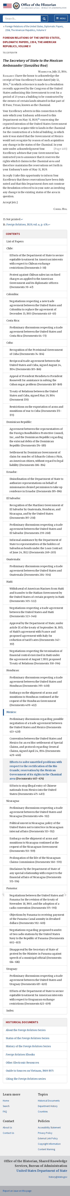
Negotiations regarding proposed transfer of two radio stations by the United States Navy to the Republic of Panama (37, 936)
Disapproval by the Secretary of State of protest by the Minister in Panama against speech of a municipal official (35, 956)
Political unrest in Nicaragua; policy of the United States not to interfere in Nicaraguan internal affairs (36, 827)
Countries (43, 1111)
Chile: (9, 248)
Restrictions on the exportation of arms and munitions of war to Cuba (36, 411)
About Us (7, 1127)
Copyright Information (49, 1143)
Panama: (11, 888)
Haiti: (9, 581)
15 (10, 83)
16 (39, 119)
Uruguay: (12, 969)
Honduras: (12, 670)
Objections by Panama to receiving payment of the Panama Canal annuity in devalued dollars (37, 919)
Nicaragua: (12, 801)
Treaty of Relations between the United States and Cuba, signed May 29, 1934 (34, 395)
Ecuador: (11, 472)
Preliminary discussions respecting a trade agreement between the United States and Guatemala (36, 570)
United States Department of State (41, 1171)
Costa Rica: (13, 320)
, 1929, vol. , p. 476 (27, 224)
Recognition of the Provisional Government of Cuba (36, 352)
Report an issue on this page (17, 1190)
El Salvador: (13, 498)
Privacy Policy (45, 1133)
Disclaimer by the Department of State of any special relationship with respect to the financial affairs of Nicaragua (36, 875)
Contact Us (8, 1133)
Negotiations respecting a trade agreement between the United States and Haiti (36, 612)
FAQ (5, 1111)
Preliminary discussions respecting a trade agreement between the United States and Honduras (36, 681)
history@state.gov (58, 1177)
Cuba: (9, 342)
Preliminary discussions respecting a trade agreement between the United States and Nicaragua (36, 812)
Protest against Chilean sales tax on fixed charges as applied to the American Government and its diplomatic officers (35, 281)
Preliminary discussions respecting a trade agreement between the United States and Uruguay (36, 980)
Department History (47, 1106)
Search (6, 1106)
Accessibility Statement (49, 1127)
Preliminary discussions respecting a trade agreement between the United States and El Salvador (36, 529)
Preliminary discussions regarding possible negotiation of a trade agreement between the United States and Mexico (36, 725)
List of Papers (15, 241)
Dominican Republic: (19, 422)
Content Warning (46, 1149)
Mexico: (11, 712)
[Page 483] (60, 148)
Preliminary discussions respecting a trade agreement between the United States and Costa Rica (36, 331)
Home (6, 1100)
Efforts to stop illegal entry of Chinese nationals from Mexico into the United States (33, 790)
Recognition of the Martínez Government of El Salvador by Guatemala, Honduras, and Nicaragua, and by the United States (36, 511)
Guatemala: (13, 559)
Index (10, 1010)
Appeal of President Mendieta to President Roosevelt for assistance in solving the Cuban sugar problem (36, 380)
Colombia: (12, 294)
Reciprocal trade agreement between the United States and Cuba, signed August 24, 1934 (35, 365)
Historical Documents (49, 1100)
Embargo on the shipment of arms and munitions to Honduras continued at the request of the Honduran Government (34, 699)
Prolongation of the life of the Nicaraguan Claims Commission (36, 860)
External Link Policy (48, 1138)
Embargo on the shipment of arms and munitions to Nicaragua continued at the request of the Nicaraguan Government (34, 845)
